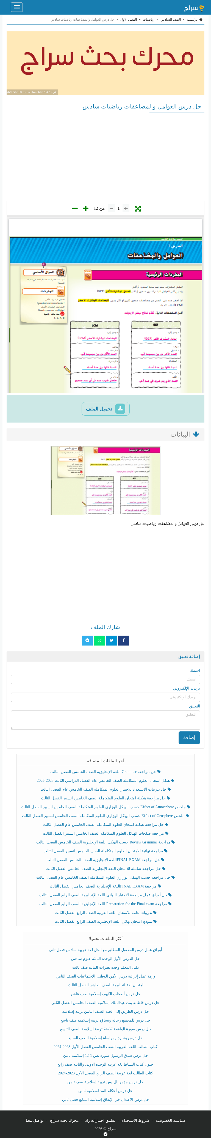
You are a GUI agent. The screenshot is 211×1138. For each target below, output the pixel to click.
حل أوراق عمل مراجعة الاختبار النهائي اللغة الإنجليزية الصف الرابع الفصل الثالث (103, 895)
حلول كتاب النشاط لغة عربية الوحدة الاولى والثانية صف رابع (105, 1064)
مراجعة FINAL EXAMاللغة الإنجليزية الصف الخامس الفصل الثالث (104, 886)
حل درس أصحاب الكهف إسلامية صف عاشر (105, 994)
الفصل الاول (128, 19)
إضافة (189, 737)
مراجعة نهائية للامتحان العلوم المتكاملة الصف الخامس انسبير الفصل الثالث (103, 851)
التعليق (194, 706)
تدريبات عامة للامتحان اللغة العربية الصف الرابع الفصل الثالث (104, 913)
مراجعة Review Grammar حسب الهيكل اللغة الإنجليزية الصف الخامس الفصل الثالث (103, 842)
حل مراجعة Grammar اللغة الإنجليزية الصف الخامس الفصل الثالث (103, 772)
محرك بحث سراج (64, 1120)
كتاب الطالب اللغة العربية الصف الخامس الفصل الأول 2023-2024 (105, 1047)
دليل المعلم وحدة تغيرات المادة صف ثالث (105, 967)
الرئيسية (193, 19)
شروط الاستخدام (135, 1120)
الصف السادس (170, 19)
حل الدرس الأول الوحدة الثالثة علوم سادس (105, 959)
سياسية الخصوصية (170, 1120)
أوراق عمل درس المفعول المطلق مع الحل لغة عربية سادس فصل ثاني (105, 950)
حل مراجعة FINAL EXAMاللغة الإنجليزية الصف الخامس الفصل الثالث (103, 860)
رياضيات (148, 19)
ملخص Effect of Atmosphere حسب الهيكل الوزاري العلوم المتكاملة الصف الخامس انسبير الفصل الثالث (104, 807)
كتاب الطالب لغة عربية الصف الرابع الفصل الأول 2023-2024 (105, 1073)
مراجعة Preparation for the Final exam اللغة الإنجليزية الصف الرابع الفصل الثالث (103, 904)
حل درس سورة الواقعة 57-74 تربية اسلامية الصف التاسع (105, 1029)
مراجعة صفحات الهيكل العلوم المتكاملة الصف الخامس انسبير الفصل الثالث (104, 833)
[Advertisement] (105, 156)
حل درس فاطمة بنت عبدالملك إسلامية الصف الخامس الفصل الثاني (105, 1003)
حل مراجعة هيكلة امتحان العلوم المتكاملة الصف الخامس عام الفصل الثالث (104, 825)
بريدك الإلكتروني (186, 688)
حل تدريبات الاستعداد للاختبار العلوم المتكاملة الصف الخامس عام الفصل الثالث (104, 789)
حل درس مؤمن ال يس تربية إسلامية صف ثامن (105, 1082)
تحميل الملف (100, 409)
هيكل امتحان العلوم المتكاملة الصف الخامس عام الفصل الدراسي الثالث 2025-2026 (104, 780)
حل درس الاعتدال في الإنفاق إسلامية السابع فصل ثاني (105, 1100)
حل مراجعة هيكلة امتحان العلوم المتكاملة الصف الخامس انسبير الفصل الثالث (104, 798)
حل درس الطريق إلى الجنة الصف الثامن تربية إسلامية (105, 1011)
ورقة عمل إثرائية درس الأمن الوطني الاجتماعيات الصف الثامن (106, 976)
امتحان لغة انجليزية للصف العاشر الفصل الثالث (105, 985)
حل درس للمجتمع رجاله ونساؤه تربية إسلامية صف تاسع (105, 1020)
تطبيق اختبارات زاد (100, 1120)
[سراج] (194, 7)
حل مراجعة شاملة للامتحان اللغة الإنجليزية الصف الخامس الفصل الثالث (104, 869)
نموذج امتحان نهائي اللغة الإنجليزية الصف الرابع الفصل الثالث (104, 921)
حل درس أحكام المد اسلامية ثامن (105, 1091)
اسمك (195, 670)
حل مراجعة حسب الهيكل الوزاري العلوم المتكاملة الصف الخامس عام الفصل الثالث (103, 877)
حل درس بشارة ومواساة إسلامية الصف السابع (105, 1038)
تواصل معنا (35, 1120)
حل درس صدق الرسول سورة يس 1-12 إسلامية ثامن (105, 1055)
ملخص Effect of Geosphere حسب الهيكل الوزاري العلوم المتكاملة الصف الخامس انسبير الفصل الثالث (104, 816)
